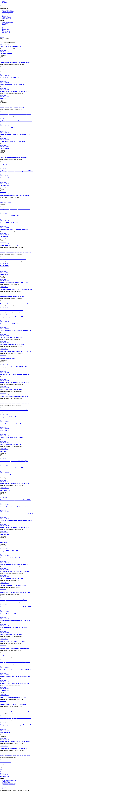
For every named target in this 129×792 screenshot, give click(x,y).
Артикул (1, 36)
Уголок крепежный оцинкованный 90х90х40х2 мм (14, 157)
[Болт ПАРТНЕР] (4, 263)
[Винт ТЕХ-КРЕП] (4, 730)
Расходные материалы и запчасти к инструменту (10, 28)
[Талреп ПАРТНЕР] (4, 759)
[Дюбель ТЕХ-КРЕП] (4, 472)
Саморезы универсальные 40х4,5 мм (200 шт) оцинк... (15, 316)
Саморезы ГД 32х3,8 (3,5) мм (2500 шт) (10, 550)
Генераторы (4, 24)
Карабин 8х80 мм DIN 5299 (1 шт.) (9, 77)
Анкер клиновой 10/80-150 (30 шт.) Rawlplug (12, 337)
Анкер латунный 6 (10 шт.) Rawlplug (10, 417)
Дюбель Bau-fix (4, 148)
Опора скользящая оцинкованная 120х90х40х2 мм (14, 282)
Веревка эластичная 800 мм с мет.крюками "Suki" (14, 410)
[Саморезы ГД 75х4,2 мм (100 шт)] (4, 243)
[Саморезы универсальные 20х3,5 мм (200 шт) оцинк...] (4, 89)
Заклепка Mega (4, 236)
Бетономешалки (5, 23)
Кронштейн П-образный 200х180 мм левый (12, 344)
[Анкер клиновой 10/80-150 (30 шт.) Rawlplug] (4, 335)
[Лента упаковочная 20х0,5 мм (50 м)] (4, 213)
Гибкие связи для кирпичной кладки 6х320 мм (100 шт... (15, 114)
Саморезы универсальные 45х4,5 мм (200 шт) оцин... (14, 748)
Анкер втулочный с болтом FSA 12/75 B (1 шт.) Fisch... (15, 366)
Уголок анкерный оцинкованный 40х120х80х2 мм (14, 396)
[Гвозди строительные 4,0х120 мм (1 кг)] (4, 387)
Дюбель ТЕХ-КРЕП (5, 474)
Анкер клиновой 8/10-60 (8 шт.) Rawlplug (11, 127)
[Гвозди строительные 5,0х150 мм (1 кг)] (4, 632)
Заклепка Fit (3, 451)
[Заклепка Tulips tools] (4, 51)
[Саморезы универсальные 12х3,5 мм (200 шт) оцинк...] (4, 380)
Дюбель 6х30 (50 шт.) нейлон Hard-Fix (10, 46)
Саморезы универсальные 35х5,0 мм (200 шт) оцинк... (15, 62)
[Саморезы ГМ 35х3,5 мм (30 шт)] (4, 611)
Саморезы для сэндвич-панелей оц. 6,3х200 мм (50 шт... (15, 655)
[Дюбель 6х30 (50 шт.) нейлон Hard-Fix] (4, 44)
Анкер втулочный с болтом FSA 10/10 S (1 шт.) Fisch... (15, 592)
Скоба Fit (3, 98)
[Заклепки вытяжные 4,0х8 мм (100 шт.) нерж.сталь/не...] (4, 321)
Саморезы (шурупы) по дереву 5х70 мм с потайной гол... (15, 506)
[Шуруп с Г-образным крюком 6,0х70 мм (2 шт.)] (4, 695)
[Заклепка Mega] (4, 234)
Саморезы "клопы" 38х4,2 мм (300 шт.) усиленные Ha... (15, 676)
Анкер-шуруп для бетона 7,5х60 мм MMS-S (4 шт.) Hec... (15, 351)
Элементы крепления (6, 32)
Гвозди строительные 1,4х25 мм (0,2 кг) (11, 444)
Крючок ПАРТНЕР (5, 202)
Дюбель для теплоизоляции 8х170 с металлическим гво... (16, 289)
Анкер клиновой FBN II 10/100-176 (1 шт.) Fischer (13, 641)
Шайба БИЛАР (4, 274)
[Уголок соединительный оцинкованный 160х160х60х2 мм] (4, 328)
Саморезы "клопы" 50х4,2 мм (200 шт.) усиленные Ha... (15, 683)
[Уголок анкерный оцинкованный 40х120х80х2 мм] (4, 394)
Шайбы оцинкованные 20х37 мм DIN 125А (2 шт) (13, 704)
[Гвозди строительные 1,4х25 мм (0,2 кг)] (4, 442)
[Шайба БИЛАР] (4, 272)
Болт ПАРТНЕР (4, 266)
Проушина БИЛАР (5, 534)
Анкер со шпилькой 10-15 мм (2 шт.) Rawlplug (12, 578)
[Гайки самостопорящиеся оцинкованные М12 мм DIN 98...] (4, 604)
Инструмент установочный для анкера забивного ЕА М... (16, 724)
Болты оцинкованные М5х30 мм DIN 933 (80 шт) (13, 600)
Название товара (3, 35)
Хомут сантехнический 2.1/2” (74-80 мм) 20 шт (13, 259)
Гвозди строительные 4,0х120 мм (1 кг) (11, 389)
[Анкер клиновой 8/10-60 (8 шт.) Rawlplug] (4, 125)
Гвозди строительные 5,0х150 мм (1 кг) (11, 634)
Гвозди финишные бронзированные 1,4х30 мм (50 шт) (15, 403)
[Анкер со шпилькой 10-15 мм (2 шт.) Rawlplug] (4, 576)
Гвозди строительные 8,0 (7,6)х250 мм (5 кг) (12, 84)
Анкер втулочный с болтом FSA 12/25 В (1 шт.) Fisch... (15, 662)
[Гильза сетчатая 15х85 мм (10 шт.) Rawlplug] (4, 555)
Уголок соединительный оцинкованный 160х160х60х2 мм (16, 330)
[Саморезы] (4, 674)
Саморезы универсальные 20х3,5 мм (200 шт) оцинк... (15, 91)
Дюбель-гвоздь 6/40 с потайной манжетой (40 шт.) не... (15, 303)
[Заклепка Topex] (4, 183)
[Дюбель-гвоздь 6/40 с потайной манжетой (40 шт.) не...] (4, 300)
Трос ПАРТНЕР (4, 690)
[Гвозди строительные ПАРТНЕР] (4, 66)
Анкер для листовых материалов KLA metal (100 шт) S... (15, 195)
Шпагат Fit (3, 542)
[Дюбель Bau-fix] (4, 146)
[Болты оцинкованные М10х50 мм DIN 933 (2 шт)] (4, 625)
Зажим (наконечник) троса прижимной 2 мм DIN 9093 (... (15, 669)
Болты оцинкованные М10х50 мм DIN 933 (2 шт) (13, 627)
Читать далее (2, 773)
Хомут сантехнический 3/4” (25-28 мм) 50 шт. (12, 141)
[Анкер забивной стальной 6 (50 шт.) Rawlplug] (4, 421)
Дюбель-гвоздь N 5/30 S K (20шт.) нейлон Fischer (13, 585)
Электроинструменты (6, 31)
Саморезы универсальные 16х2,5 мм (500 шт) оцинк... (15, 527)
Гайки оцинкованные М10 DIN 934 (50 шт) (12, 296)
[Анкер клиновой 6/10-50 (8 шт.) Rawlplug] (4, 435)
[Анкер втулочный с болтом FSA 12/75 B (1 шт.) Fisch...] (4, 364)
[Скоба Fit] (4, 96)
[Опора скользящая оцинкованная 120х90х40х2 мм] (4, 280)
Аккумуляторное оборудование (7, 22)
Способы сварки (5, 16)
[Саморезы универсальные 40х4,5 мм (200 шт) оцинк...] (4, 314)
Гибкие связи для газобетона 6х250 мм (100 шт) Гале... (15, 755)
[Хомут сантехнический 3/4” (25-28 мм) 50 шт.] (4, 139)
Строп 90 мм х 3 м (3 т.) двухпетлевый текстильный (14, 374)
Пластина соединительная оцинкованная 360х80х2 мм (15, 620)
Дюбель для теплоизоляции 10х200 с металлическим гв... (16, 121)
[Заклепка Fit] (4, 449)
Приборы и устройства (6, 26)
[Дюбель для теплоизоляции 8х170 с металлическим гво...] (4, 287)
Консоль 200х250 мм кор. (7, 177)
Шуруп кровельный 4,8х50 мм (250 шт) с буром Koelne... (15, 134)
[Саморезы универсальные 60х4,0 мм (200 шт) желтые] (4, 465)
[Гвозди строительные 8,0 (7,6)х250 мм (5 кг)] (4, 82)
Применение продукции (6, 18)
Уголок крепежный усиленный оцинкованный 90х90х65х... (16, 520)
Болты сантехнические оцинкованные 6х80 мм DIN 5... (15, 500)
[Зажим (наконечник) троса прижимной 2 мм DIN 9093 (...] (4, 667)
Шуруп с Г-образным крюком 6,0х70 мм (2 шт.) (13, 697)
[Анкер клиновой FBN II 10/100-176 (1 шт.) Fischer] (4, 639)
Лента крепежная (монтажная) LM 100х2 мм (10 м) (14, 461)
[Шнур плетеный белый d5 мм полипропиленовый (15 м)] (4, 227)
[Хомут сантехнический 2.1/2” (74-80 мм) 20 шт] (4, 256)
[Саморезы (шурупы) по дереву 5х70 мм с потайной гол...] (4, 504)
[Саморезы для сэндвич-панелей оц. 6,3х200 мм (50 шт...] (4, 652)
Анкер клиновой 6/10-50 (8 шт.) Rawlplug (11, 437)
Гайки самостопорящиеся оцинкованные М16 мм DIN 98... (16, 252)
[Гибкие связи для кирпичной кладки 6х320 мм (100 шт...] (4, 111)
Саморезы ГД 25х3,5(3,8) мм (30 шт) (10, 222)
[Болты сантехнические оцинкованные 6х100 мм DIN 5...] (4, 562)
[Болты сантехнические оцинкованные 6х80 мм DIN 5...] (4, 497)
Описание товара (3, 50)
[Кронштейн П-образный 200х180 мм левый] (4, 342)
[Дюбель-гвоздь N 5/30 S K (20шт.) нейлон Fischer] (4, 583)
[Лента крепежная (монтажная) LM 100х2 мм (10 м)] (4, 458)
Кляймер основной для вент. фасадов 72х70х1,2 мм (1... (15, 711)
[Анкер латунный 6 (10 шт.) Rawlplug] (4, 414)
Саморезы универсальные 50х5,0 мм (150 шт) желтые (15, 209)
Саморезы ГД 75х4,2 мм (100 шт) (9, 245)
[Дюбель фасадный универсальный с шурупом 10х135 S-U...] (4, 168)
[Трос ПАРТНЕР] (4, 688)
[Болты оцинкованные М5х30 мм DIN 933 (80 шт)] (4, 597)
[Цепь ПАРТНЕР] (4, 428)
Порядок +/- (2, 34)
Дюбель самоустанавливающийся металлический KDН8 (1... (17, 513)
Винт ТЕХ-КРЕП (5, 732)
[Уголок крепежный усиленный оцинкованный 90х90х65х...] (4, 518)
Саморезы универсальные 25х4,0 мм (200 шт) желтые (15, 741)
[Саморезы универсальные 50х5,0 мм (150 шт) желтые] (4, 206)
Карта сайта (4, 2)
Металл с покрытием (6, 15)
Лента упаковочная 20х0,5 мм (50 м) (10, 215)
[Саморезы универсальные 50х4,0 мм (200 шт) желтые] (4, 161)
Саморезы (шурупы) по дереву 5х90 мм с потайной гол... (15, 718)
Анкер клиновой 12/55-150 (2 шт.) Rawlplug (12, 107)
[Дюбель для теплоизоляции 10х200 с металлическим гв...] (4, 118)
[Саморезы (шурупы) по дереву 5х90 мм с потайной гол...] (4, 715)
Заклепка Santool (5, 490)
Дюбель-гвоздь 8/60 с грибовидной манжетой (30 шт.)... (15, 648)
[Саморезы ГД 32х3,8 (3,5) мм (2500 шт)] (4, 548)
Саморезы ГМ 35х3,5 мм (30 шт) (9, 613)
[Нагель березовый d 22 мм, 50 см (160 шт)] (4, 307)
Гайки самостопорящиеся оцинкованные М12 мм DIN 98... (16, 606)
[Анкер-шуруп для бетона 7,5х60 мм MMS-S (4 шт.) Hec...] (4, 349)
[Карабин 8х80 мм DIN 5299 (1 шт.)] (4, 75)
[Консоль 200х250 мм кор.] (4, 175)
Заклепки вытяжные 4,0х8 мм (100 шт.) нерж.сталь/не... (15, 323)
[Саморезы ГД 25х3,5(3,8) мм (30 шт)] (4, 220)
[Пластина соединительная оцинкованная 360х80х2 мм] (4, 618)
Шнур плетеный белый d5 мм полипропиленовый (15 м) (15, 229)
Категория (2, 37)
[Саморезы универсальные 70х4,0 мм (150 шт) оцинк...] (4, 481)
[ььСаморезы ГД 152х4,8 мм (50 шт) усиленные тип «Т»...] (4, 569)
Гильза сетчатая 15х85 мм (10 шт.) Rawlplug (12, 557)
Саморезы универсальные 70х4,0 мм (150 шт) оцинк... (15, 483)
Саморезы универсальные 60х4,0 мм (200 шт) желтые (15, 467)
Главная (3, 1)
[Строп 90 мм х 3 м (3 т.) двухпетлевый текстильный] (4, 372)
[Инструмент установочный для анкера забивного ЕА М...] (4, 722)
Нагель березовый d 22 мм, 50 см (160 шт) (11, 310)
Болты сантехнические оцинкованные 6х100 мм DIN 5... (15, 564)
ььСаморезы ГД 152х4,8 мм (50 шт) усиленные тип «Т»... (15, 571)
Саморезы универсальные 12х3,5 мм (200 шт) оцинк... (15, 382)
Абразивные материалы (6, 17)
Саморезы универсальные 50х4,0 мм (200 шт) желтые (15, 164)
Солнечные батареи (5, 29)
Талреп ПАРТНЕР (5, 762)
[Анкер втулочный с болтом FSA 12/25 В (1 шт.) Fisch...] (4, 659)
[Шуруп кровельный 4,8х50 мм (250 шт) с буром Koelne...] (4, 132)
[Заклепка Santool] (4, 488)
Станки (3, 30)
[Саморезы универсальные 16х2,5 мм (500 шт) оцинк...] (4, 525)
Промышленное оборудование (7, 27)
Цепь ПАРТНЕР (4, 430)
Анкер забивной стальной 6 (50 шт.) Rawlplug (12, 423)
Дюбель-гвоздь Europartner (8, 358)
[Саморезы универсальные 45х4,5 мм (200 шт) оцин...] (4, 746)
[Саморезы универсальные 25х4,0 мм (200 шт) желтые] (4, 739)
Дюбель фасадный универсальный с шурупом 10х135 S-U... (16, 171)
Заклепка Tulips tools (6, 53)
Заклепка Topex (4, 185)
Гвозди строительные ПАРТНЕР (9, 69)
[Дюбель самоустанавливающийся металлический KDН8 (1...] (4, 511)
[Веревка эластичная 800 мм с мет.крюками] (4, 407)
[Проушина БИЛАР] (4, 532)
